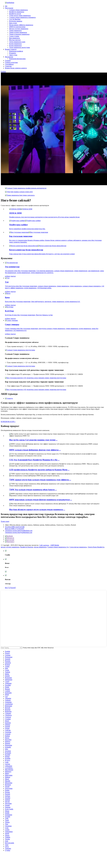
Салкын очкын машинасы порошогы (22, 17)
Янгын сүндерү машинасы (18, 29)
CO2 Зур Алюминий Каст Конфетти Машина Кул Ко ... (34, 460)
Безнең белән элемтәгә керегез (16, 68)
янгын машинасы (40, 547)
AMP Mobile (54, 545)
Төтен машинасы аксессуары (19, 47)
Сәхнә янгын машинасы (78, 547)
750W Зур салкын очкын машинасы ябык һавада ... (33, 489)
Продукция (9, 8)
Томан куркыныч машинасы (19, 34)
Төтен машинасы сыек (17, 42)
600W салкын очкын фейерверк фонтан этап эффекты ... (35, 450)
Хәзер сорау (5, 521)
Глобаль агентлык (11, 62)
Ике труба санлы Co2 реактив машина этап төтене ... (33, 440)
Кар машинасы (14, 38)
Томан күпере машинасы (18, 32)
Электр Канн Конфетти (96, 547)
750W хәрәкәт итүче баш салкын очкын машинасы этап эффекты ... (40, 480)
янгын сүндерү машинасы (10, 547)
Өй (6, 6)
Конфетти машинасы (16, 12)
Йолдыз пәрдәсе (15, 40)
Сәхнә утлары (14, 36)
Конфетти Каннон (26, 547)
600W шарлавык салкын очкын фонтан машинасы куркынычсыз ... (40, 499)
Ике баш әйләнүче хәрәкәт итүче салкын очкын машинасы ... (37, 509)
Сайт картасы (44, 545)
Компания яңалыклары (17, 59)
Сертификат (9, 64)
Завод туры (13, 55)
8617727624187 (10, 588)
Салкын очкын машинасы (18, 10)
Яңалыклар (9, 57)
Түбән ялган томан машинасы (20, 15)
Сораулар (8, 66)
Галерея (8, 60)
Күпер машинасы (15, 44)
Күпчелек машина (15, 21)
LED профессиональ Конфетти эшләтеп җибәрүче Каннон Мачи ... (39, 470)
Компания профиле (16, 51)
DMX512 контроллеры (17, 27)
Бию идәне (13, 23)
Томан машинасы (15, 30)
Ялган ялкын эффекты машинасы (21, 25)
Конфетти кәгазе (15, 13)
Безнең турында (10, 49)
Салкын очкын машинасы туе (58, 547)
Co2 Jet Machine (14, 19)
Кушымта (12, 53)
